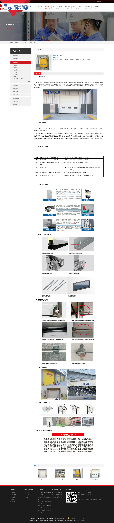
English (101, 1)
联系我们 (96, 7)
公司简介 (87, 7)
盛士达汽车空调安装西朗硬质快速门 (44, 493)
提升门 (15, 65)
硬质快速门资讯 (57, 7)
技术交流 (26, 494)
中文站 (96, 1)
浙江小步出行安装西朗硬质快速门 (44, 506)
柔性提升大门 (16, 98)
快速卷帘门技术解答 (57, 492)
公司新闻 (26, 492)
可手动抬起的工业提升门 (19, 78)
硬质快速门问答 (77, 7)
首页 (20, 42)
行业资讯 (26, 497)
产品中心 (47, 7)
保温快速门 (15, 85)
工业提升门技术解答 (57, 497)
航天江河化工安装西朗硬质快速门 (44, 502)
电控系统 (15, 104)
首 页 (40, 7)
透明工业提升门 (17, 76)
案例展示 (67, 7)
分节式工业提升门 (17, 70)
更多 (29, 81)
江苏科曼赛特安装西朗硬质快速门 (44, 511)
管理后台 (83, 520)
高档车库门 (15, 101)
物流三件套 (15, 91)
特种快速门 (15, 94)
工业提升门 (32, 42)
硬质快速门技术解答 (57, 494)
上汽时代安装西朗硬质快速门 (44, 498)
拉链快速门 (15, 88)
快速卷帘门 (15, 58)
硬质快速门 (15, 55)
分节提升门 (16, 67)
